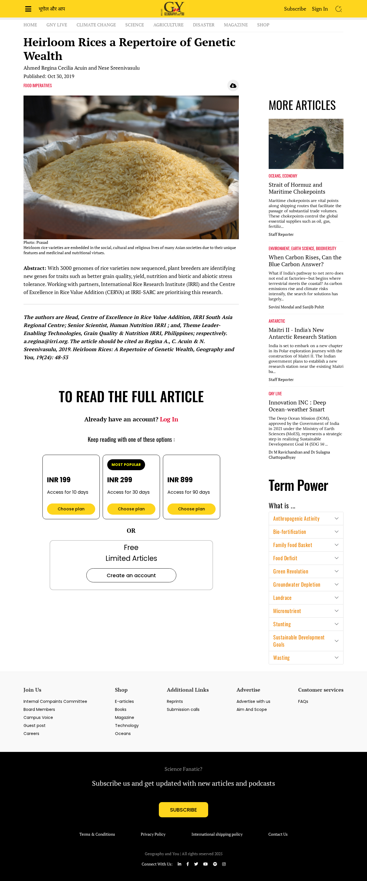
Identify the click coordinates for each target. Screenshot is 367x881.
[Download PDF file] (233, 85)
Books (120, 709)
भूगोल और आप (52, 8)
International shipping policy (217, 834)
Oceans (123, 733)
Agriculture (168, 25)
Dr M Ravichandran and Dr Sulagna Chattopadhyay (299, 455)
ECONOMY (289, 175)
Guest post (35, 725)
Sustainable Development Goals (299, 640)
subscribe (183, 809)
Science (134, 25)
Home (30, 25)
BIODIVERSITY (326, 248)
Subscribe (295, 8)
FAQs (303, 701)
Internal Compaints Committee (55, 701)
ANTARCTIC (277, 321)
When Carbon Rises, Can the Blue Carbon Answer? (305, 261)
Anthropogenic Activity (296, 518)
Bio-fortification (289, 531)
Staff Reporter (281, 234)
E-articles (124, 701)
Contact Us (278, 834)
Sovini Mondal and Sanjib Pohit (296, 307)
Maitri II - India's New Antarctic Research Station (303, 333)
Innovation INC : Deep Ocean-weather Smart (297, 406)
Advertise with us (253, 701)
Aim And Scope (252, 709)
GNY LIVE (275, 393)
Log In (169, 419)
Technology (127, 725)
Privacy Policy (153, 834)
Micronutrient (287, 610)
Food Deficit (285, 558)
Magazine (236, 25)
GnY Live (56, 25)
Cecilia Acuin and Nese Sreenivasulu (99, 67)
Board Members (39, 709)
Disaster (203, 25)
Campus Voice (38, 717)
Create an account (131, 575)
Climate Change (96, 25)
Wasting (281, 657)
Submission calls (183, 709)
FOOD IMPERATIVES (38, 85)
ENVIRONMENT (279, 248)
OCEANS (275, 175)
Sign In (320, 8)
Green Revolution (290, 571)
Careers (31, 733)
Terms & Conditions (97, 834)
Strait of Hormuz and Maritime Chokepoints (297, 188)
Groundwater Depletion (297, 584)
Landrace (282, 597)
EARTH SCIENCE (302, 248)
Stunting (282, 624)
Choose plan (71, 509)
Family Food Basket (292, 545)
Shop (263, 25)
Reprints (175, 701)
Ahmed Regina (40, 67)
